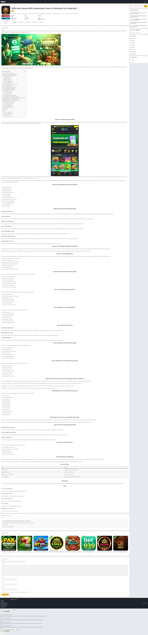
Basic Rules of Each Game (8, 91)
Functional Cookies (4, 618)
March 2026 (133, 49)
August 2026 (133, 38)
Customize (3, 610)
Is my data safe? (7, 115)
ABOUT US (2, 600)
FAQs (4, 110)
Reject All (8, 610)
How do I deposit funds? (8, 113)
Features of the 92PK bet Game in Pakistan (10, 74)
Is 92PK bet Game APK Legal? (9, 102)
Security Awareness (7, 77)
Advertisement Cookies (5, 625)
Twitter (21, 22)
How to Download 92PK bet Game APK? (9, 87)
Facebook (14, 22)
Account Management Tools (8, 81)
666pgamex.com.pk (13, 599)
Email (2, 582)
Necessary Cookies (4, 614)
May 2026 (133, 45)
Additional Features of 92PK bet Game (9, 75)
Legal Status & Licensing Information (9, 101)
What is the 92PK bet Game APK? (8, 73)
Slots (15, 6)
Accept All (14, 610)
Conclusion (5, 109)
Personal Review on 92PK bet (8, 107)
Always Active (10, 614)
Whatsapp (41, 22)
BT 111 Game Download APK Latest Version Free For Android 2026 (138, 20)
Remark (9, 618)
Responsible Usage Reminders (8, 82)
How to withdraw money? (9, 114)
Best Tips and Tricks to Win (7, 105)
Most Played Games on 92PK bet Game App (10, 98)
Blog (133, 59)
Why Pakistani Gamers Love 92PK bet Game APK (11, 100)
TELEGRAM (7, 18)
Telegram (34, 22)
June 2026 (133, 42)
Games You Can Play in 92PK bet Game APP (10, 84)
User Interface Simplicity (8, 76)
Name (2, 577)
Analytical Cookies (4, 622)
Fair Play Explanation (7, 94)
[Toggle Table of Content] (24, 72)
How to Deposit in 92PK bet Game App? (10, 95)
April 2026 (133, 47)
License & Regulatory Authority (9, 103)
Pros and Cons (5, 108)
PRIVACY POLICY (3, 604)
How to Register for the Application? (9, 89)
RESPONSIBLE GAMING (5, 603)
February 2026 (133, 51)
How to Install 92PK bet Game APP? (9, 88)
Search (146, 6)
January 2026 (133, 53)
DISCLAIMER (3, 607)
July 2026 (132, 40)
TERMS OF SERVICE (4, 605)
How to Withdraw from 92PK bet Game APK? (10, 96)
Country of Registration (8, 104)
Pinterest (28, 22)
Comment (3, 563)
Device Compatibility (7, 80)
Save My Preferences (10, 629)
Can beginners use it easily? (9, 116)
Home (145, 1)
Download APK (7, 15)
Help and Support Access (8, 83)
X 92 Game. (37, 178)
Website (2, 587)
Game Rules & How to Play (7, 90)
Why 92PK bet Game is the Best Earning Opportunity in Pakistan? (14, 97)
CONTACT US (3, 601)
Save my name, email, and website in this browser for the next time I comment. (16, 592)
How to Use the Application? (8, 85)
